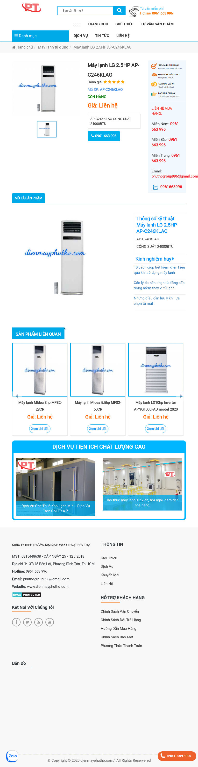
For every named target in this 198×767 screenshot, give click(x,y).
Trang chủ (24, 47)
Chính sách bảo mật (117, 637)
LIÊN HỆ (122, 36)
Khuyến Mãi (110, 575)
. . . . (77, 24)
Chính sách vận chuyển (120, 611)
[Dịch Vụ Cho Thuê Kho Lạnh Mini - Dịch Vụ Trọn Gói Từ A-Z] (55, 487)
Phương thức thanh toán (121, 646)
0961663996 (171, 187)
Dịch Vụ (107, 566)
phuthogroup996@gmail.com (175, 176)
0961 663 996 (162, 13)
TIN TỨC (102, 36)
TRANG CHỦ (98, 24)
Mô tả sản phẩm (28, 198)
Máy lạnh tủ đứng (53, 47)
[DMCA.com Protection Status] (26, 594)
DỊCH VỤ (81, 36)
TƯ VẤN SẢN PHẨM (157, 24)
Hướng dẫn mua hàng (118, 628)
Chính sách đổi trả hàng (121, 620)
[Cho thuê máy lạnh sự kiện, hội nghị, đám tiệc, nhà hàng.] (142, 484)
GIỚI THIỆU (124, 24)
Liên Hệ (107, 584)
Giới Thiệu (109, 558)
